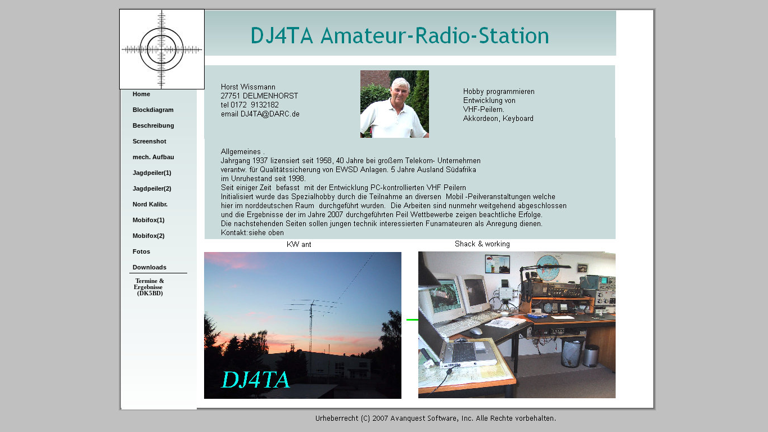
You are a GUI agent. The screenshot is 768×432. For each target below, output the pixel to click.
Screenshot (149, 141)
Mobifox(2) (149, 235)
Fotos (141, 251)
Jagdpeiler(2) (152, 188)
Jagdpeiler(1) (152, 172)
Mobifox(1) (149, 220)
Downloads (149, 267)
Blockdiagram (153, 109)
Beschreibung (153, 125)
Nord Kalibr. (150, 204)
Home (141, 94)
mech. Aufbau (153, 157)
